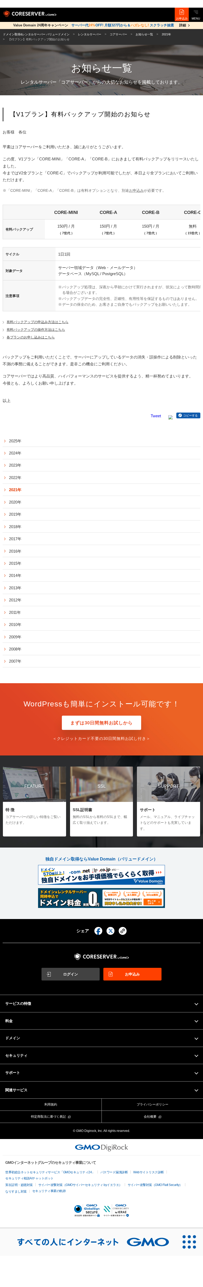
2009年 (15, 637)
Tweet (156, 416)
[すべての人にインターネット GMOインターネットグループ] (88, 1242)
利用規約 (50, 1104)
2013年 (15, 588)
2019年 (15, 514)
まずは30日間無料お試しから (101, 722)
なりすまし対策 (16, 1191)
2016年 (15, 551)
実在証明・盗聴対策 (19, 1185)
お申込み (182, 18)
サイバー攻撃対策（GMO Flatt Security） (155, 1185)
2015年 (15, 563)
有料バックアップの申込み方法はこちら (37, 322)
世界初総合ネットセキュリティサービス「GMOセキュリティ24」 (50, 1172)
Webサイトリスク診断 (148, 1172)
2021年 (15, 489)
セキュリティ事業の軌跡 (49, 1191)
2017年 (15, 539)
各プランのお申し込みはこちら (31, 337)
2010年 (15, 624)
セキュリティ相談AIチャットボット (29, 1178)
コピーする (190, 415)
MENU (196, 18)
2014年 (15, 575)
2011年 (15, 612)
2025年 (15, 441)
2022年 (15, 477)
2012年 (15, 600)
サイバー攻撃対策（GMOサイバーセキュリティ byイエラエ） (80, 1185)
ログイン (70, 974)
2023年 (15, 465)
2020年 (15, 502)
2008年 (15, 649)
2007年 (15, 661)
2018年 (15, 526)
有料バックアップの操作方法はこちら (36, 330)
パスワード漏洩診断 (114, 1172)
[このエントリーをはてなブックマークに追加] (170, 416)
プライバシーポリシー (152, 1104)
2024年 (15, 453)
